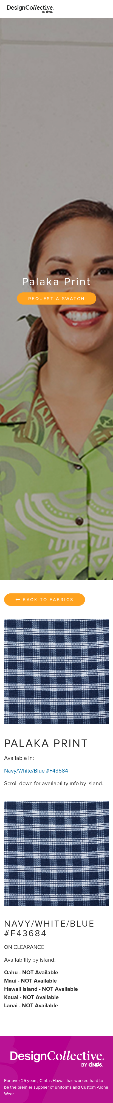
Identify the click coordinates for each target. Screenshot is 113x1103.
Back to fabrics (47, 600)
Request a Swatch (56, 299)
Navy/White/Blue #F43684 (36, 771)
